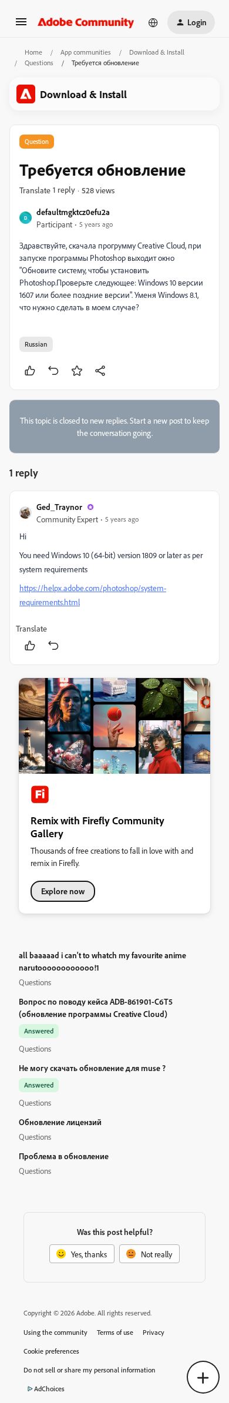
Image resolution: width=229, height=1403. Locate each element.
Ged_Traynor (59, 507)
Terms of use (115, 1332)
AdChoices (49, 1388)
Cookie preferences (51, 1351)
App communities (85, 52)
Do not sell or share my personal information (89, 1369)
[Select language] (153, 22)
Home (33, 52)
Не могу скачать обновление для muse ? (92, 1068)
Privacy (153, 1332)
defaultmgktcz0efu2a (73, 212)
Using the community (55, 1332)
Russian (36, 344)
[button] (21, 26)
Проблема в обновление (64, 1156)
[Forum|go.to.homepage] (86, 22)
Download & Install (156, 52)
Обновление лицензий (60, 1122)
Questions (39, 62)
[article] (114, 578)
